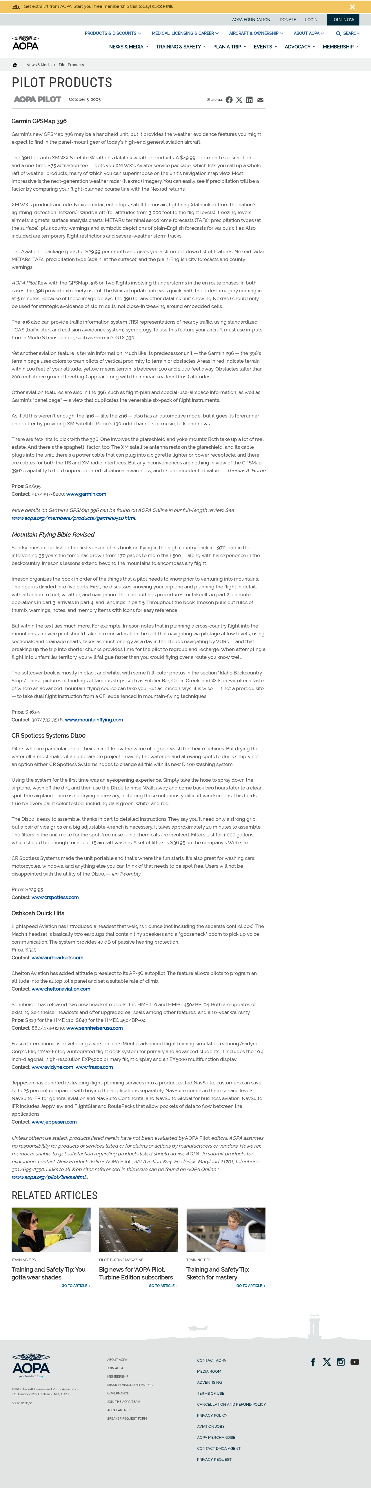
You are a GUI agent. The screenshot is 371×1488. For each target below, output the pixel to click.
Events (263, 47)
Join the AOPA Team (123, 1402)
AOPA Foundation (251, 19)
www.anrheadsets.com (57, 957)
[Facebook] (314, 1363)
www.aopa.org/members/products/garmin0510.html (73, 518)
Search (350, 33)
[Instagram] (342, 1363)
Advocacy (298, 47)
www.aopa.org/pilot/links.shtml (49, 1177)
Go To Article (74, 1286)
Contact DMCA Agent (219, 1448)
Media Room (209, 1371)
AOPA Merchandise (216, 1437)
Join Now (343, 19)
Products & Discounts (111, 33)
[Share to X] (239, 99)
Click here (162, 7)
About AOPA (306, 33)
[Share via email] (260, 99)
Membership (339, 47)
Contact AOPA (211, 1360)
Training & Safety (179, 47)
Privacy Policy (212, 1415)
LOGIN (311, 19)
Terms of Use (210, 1393)
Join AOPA (115, 1368)
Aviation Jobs (211, 1426)
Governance (118, 1393)
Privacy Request (214, 1459)
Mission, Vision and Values (130, 1385)
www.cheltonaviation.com (61, 989)
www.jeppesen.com (54, 1122)
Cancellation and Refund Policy (231, 1404)
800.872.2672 (22, 1403)
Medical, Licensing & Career (183, 33)
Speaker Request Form (127, 1418)
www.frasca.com (94, 1067)
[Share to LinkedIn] (249, 99)
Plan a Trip (227, 47)
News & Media (127, 47)
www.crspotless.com (55, 897)
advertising (209, 1382)
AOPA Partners (119, 1410)
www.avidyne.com (52, 1067)
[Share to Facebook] (229, 99)
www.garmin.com (86, 494)
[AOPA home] (25, 48)
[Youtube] (354, 1363)
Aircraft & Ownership (254, 33)
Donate (288, 19)
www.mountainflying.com (94, 720)
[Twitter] (328, 1363)
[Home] (18, 64)
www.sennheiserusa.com (94, 1028)
